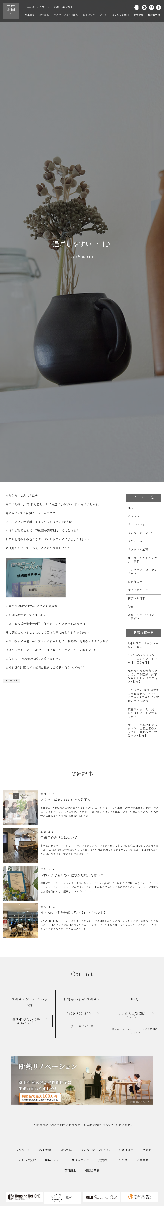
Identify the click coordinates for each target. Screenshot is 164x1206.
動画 (131, 607)
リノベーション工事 (141, 533)
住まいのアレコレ (139, 590)
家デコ (70, 1197)
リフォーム (135, 541)
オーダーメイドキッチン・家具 (142, 560)
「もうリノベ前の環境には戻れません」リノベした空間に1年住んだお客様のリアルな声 (144, 696)
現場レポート (54, 1160)
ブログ (103, 15)
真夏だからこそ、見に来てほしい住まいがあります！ (142, 713)
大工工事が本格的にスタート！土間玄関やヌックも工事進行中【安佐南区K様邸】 (142, 731)
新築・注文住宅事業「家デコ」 (141, 617)
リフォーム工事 (138, 549)
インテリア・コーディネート (142, 572)
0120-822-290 (79, 1014)
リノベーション (138, 524)
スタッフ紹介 (80, 1160)
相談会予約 (154, 15)
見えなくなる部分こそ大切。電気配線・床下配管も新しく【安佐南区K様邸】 (142, 676)
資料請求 (70, 1170)
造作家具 (44, 15)
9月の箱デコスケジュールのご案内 (143, 645)
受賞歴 (102, 1160)
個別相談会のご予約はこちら (26, 1021)
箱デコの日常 (11, 681)
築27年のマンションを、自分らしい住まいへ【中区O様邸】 (142, 659)
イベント (134, 516)
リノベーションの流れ (66, 15)
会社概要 (122, 1160)
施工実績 (30, 15)
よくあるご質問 (120, 15)
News (132, 508)
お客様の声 (89, 15)
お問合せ (138, 15)
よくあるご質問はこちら (131, 1015)
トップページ (21, 1150)
